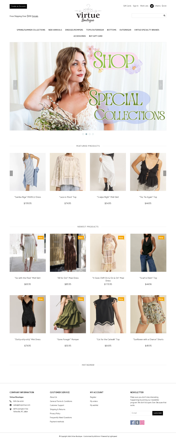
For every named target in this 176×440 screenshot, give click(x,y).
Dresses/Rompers (74, 30)
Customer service (60, 392)
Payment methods (57, 421)
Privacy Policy (55, 413)
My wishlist (94, 405)
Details (35, 16)
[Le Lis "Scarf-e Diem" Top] (148, 252)
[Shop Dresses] (88, 86)
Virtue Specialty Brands (146, 30)
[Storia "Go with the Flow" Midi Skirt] (28, 252)
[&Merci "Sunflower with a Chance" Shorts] (148, 314)
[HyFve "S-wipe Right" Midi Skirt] (68, 172)
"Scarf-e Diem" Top (148, 278)
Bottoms (111, 30)
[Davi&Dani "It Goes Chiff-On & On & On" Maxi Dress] (108, 252)
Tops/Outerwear (95, 30)
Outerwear (125, 30)
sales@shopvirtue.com (21, 405)
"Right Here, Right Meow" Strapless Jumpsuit (148, 198)
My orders (94, 401)
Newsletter (137, 392)
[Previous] (15, 85)
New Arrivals (55, 30)
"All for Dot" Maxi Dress (68, 278)
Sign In (135, 6)
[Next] (161, 85)
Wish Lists (144, 6)
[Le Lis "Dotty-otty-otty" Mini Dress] (28, 314)
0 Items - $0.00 (160, 6)
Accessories (80, 36)
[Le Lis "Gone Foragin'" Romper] (68, 314)
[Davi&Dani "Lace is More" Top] (28, 172)
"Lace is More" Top (27, 197)
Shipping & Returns (57, 409)
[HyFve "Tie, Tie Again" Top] (108, 172)
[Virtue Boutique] (88, 13)
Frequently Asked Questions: (61, 417)
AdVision (97, 436)
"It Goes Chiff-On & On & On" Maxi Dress (108, 279)
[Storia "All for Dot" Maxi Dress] (68, 252)
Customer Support (57, 405)
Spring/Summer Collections (31, 30)
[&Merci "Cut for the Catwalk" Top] (108, 314)
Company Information (22, 392)
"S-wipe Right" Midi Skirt (68, 197)
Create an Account (18, 6)
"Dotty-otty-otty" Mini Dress (28, 339)
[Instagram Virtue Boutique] (142, 422)
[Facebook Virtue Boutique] (132, 422)
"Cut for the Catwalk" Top (108, 339)
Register (93, 397)
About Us (53, 397)
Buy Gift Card (95, 36)
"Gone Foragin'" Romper (68, 339)
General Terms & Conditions (61, 401)
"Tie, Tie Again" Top (108, 197)
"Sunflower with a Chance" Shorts (148, 339)
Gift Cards (127, 6)
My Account (96, 392)
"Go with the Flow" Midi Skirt (28, 278)
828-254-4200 (18, 401)
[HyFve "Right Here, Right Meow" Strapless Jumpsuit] (148, 172)
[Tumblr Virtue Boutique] (137, 422)
